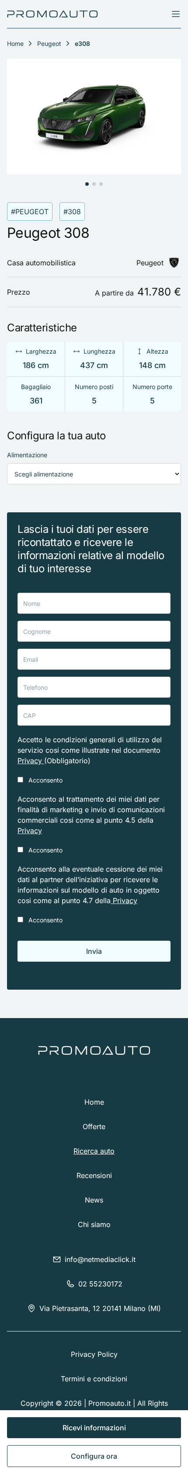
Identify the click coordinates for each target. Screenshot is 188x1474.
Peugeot (49, 43)
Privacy (30, 760)
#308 (72, 211)
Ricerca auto (94, 1151)
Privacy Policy (94, 1354)
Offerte (94, 1126)
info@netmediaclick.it (100, 1259)
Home (94, 1102)
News (94, 1200)
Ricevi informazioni (94, 1427)
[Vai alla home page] (52, 13)
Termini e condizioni (94, 1378)
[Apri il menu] (176, 14)
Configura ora (94, 1456)
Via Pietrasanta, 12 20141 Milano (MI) (100, 1308)
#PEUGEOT (30, 211)
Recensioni (94, 1175)
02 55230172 (100, 1283)
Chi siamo (94, 1224)
